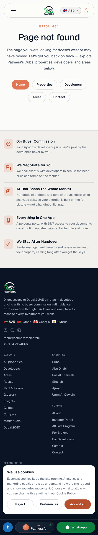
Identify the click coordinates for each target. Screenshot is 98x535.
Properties (45, 84)
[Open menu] (13, 10)
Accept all (77, 504)
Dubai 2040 (12, 427)
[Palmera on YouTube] (12, 330)
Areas (37, 97)
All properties (13, 362)
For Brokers (60, 433)
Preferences (49, 504)
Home (20, 84)
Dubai (56, 362)
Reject (20, 504)
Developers (73, 84)
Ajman (56, 388)
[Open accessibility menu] (8, 527)
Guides (8, 408)
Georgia (44, 322)
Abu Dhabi (59, 368)
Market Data (12, 421)
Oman (27, 322)
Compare (10, 414)
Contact (59, 97)
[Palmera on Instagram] (5, 330)
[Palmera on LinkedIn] (19, 330)
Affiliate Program (63, 426)
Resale (8, 382)
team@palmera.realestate (22, 338)
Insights (9, 401)
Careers (57, 446)
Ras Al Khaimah (63, 375)
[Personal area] (86, 10)
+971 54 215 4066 (16, 344)
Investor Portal (62, 420)
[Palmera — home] (49, 10)
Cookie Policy (66, 493)
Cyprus (62, 322)
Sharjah (57, 382)
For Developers (63, 439)
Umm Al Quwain (63, 394)
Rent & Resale (13, 388)
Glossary (10, 394)
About (56, 413)
